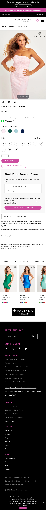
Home (4, 26)
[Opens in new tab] (23, 312)
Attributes (21, 216)
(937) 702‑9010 (11, 406)
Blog (6, 438)
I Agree (23, 508)
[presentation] (8, 278)
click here (25, 505)
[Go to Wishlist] (37, 20)
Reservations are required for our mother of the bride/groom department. (23, 3)
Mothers (8, 469)
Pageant (8, 465)
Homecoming (10, 458)
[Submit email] (34, 336)
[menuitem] (6, 349)
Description (8, 216)
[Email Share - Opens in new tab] (15, 102)
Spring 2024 (22, 26)
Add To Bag (10, 161)
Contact (8, 445)
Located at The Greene (14, 417)
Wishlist (8, 434)
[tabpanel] (23, 64)
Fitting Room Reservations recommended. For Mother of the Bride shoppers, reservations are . (23, 391)
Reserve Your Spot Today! (9, 248)
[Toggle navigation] (4, 20)
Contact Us (9, 421)
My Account (9, 430)
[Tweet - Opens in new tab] (3, 102)
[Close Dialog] (44, 503)
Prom (7, 462)
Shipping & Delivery (21, 477)
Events (7, 441)
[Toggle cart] (42, 20)
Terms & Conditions (13, 481)
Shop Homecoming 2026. (23, 6)
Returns (8, 449)
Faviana (12, 26)
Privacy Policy (29, 481)
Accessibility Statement (14, 485)
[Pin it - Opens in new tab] (9, 102)
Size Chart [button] (37, 138)
